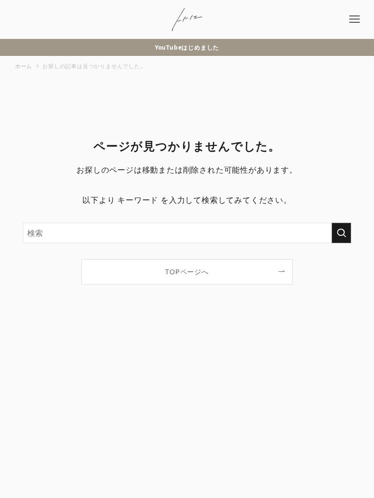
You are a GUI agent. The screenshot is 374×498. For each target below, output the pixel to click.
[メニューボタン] (354, 19)
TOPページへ (187, 271)
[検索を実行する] (341, 233)
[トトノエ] (187, 19)
